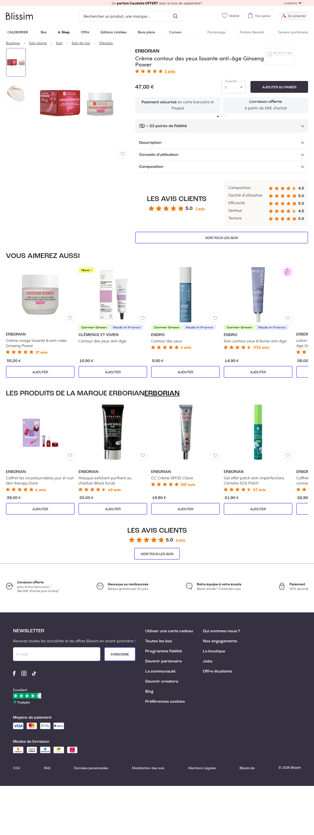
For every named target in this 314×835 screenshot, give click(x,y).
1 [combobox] (225, 87)
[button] (157, 3)
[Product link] (40, 310)
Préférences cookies (165, 702)
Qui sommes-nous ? (221, 631)
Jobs (207, 661)
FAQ (47, 768)
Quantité (231, 81)
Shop (66, 31)
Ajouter (40, 372)
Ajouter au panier (279, 87)
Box (44, 32)
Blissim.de (247, 768)
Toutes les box (158, 641)
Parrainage (216, 32)
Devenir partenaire (293, 32)
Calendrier (17, 31)
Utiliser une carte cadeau (169, 631)
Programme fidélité (163, 651)
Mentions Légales (202, 768)
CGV (16, 768)
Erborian (147, 51)
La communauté (160, 671)
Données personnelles (91, 768)
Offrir (85, 32)
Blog (149, 692)
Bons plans (146, 32)
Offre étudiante (217, 671)
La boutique (214, 651)
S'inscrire (120, 654)
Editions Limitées (114, 32)
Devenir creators (161, 682)
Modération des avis (148, 768)
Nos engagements (220, 641)
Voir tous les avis (221, 238)
